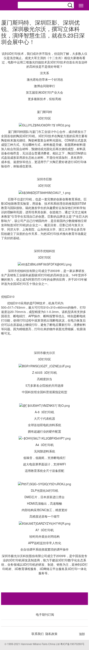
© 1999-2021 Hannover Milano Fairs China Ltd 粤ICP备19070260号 (44, 644)
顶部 (82, 634)
